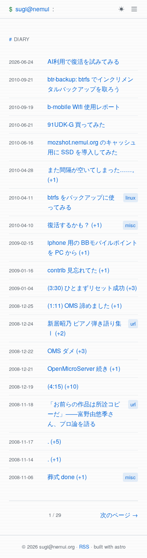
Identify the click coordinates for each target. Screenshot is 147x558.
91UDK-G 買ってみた (76, 124)
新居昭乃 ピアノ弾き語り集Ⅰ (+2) (84, 328)
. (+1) (54, 459)
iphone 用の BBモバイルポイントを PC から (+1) (92, 247)
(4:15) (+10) (62, 386)
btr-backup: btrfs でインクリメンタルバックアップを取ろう (90, 84)
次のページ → (119, 514)
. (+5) (54, 441)
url (133, 323)
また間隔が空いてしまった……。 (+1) (92, 174)
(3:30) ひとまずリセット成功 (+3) (92, 287)
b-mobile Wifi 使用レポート (83, 106)
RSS (84, 546)
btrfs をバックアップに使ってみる (81, 202)
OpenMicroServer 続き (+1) (83, 368)
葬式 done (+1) (67, 476)
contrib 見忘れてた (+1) (78, 270)
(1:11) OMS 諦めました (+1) (84, 305)
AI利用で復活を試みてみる (83, 61)
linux (131, 197)
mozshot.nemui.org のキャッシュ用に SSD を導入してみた (91, 147)
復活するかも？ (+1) (74, 224)
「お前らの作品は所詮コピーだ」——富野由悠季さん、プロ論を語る (83, 414)
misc (130, 225)
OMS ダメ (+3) (67, 350)
